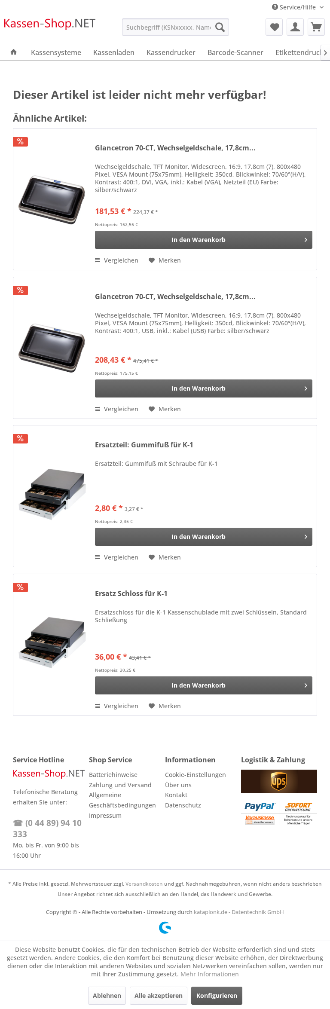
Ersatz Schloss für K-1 (131, 593)
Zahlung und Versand (120, 785)
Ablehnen (107, 995)
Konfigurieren (216, 995)
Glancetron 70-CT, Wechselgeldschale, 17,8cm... (175, 148)
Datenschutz (183, 805)
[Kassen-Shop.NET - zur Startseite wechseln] (49, 29)
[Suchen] (220, 27)
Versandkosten (144, 883)
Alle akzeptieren (158, 995)
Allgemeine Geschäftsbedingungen (122, 800)
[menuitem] (175, 27)
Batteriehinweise (113, 775)
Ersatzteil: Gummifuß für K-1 (144, 444)
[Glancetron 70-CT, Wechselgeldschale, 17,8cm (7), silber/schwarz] (52, 199)
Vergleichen (120, 260)
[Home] (13, 52)
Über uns (178, 785)
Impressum (105, 815)
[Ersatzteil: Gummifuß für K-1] (52, 496)
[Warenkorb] (316, 27)
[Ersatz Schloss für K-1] (52, 644)
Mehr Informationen (209, 974)
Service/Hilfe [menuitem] (298, 7)
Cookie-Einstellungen (195, 775)
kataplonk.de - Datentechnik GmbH (239, 912)
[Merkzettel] (274, 27)
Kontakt (176, 795)
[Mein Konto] (295, 27)
